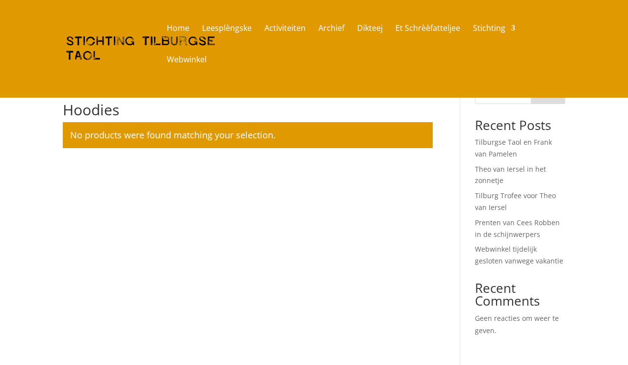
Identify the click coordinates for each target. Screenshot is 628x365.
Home (178, 29)
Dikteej (370, 29)
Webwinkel (187, 60)
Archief (331, 29)
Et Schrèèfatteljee (427, 29)
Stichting (489, 29)
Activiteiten (285, 29)
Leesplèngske (227, 29)
